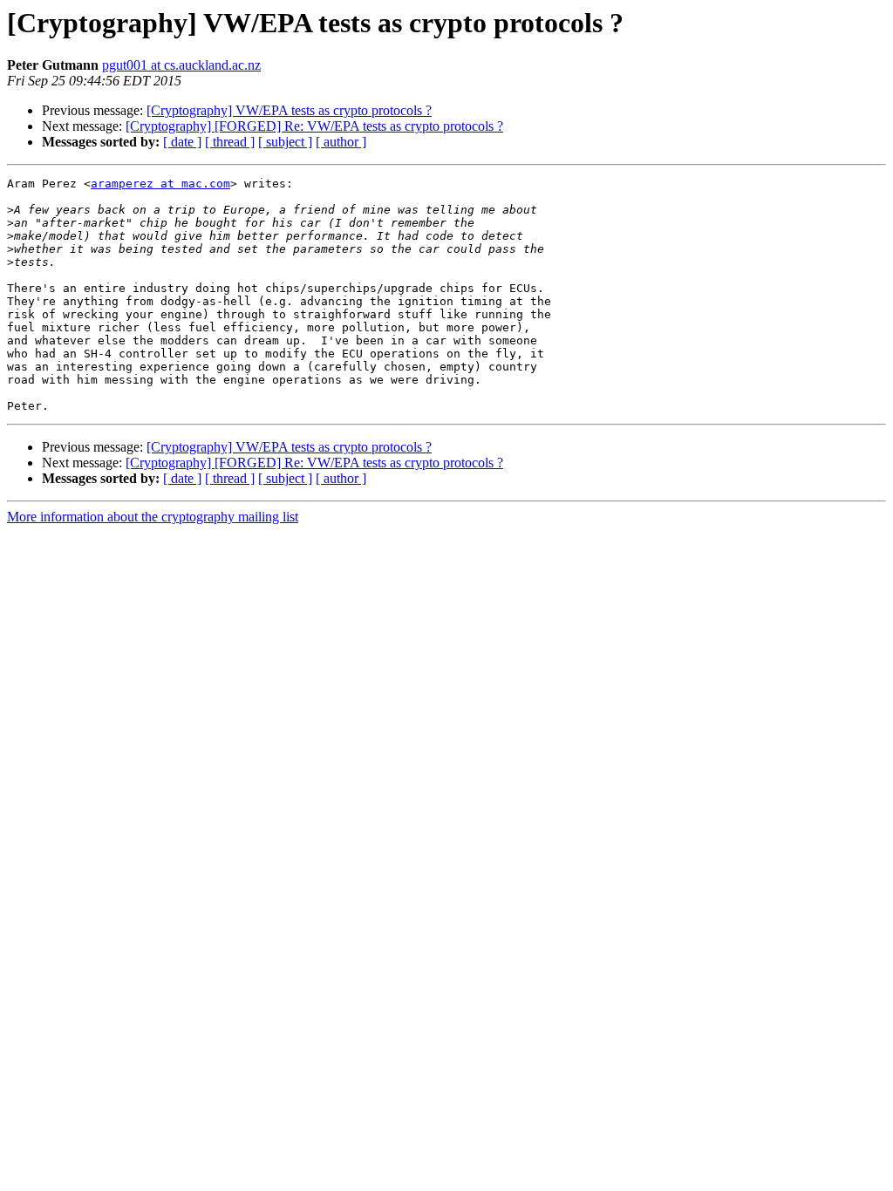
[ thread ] (230, 141)
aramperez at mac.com (160, 183)
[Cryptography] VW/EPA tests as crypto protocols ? (289, 110)
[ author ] (341, 141)
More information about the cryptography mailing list (152, 516)
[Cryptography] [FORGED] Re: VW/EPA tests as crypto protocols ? (314, 126)
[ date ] (182, 141)
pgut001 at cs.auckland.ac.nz (181, 65)
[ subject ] (285, 141)
